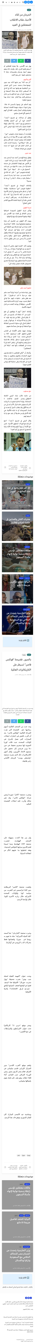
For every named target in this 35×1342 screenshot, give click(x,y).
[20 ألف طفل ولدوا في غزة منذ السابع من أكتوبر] (17, 495)
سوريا (23, 1155)
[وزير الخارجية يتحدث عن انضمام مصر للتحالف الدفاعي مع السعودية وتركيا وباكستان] (17, 620)
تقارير (29, 10)
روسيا (24, 655)
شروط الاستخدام (29, 1339)
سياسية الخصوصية (20, 1339)
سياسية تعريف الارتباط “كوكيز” (27, 1341)
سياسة (28, 484)
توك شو (21, 578)
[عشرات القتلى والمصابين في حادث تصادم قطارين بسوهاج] (17, 526)
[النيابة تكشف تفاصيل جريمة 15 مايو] (17, 589)
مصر (19, 1155)
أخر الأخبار (27, 547)
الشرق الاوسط (26, 609)
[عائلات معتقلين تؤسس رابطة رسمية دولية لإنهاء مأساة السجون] (17, 558)
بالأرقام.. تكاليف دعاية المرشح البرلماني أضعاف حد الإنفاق (18, 1287)
